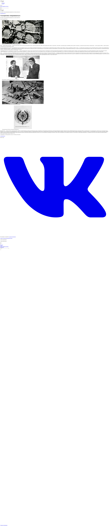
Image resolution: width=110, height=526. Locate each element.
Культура (4, 13)
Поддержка (4, 238)
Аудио (3, 3)
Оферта (1, 238)
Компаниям (8, 238)
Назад (2, 1)
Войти (1, 6)
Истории (11, 238)
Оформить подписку (5, 6)
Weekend (1, 13)
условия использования (12, 236)
